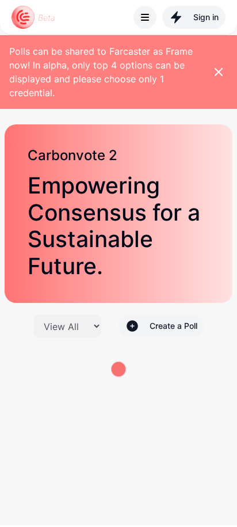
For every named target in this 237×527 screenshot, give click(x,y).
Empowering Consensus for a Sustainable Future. (114, 225)
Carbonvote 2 (72, 155)
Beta (46, 17)
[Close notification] (218, 72)
